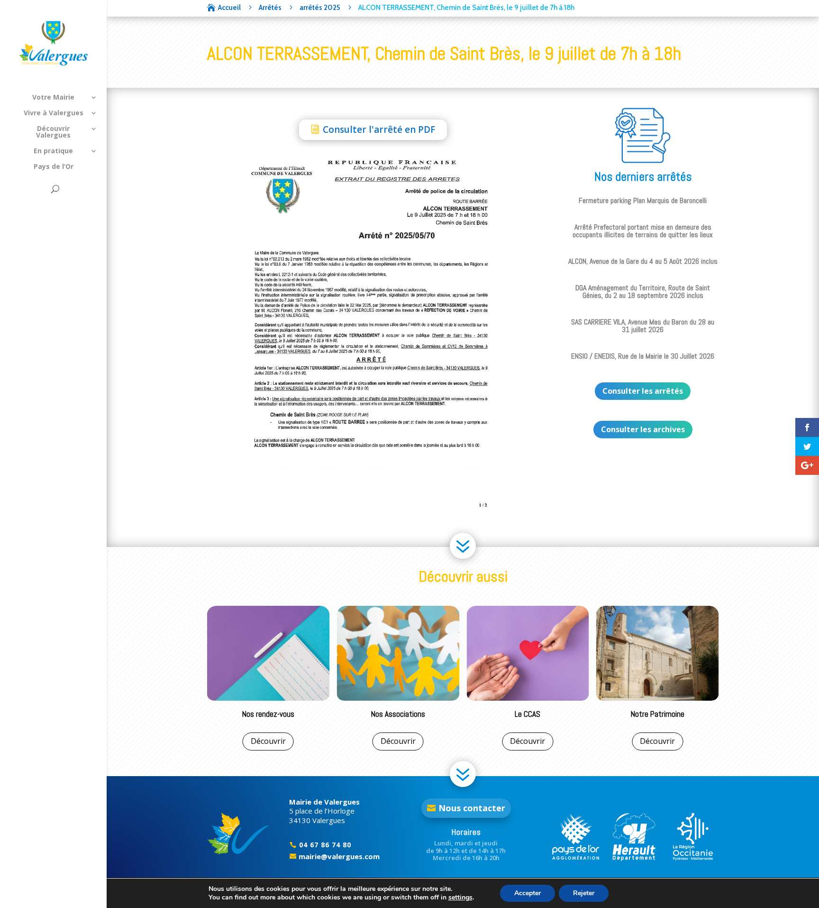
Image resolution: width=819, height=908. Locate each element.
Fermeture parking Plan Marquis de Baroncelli (643, 200)
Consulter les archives (643, 429)
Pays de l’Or (53, 167)
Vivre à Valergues (53, 113)
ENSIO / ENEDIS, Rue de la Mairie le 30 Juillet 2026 (642, 356)
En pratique (53, 151)
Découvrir (268, 741)
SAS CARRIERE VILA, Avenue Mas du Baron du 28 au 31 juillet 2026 (642, 325)
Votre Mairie (53, 98)
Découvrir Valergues (53, 132)
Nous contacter (471, 808)
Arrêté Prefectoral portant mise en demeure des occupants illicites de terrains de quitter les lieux (643, 231)
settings (460, 897)
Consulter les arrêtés (642, 391)
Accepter (527, 893)
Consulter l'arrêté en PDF (379, 129)
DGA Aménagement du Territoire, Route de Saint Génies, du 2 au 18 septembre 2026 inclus (642, 291)
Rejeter (583, 893)
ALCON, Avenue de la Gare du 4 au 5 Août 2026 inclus (643, 261)
